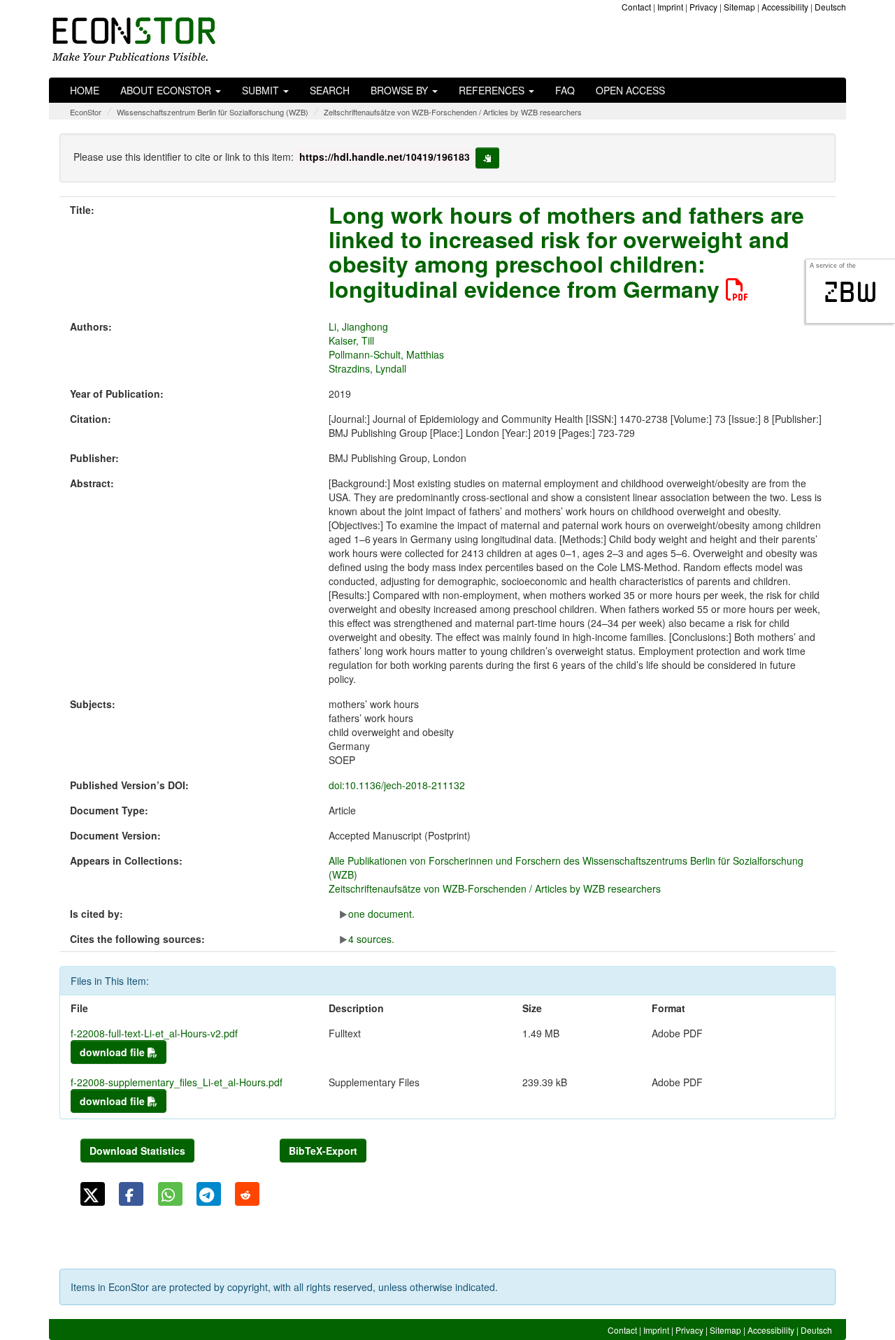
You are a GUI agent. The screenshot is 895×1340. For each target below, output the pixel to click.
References (493, 90)
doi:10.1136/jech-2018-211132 (397, 785)
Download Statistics (137, 1151)
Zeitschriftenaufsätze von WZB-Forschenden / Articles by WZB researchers (453, 111)
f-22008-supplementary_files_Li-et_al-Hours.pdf (176, 1082)
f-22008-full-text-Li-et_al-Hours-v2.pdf (154, 1033)
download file (114, 1052)
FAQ (565, 90)
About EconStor (167, 90)
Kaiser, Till (351, 340)
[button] (92, 1194)
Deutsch (830, 7)
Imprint (670, 7)
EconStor (85, 111)
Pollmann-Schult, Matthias (386, 354)
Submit (262, 90)
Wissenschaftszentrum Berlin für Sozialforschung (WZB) (212, 111)
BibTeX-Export (323, 1151)
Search (330, 90)
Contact (636, 7)
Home (84, 90)
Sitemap (739, 7)
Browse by (401, 90)
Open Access (630, 90)
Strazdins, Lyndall (367, 368)
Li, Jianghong (358, 326)
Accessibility (784, 7)
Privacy (703, 7)
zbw (851, 292)
